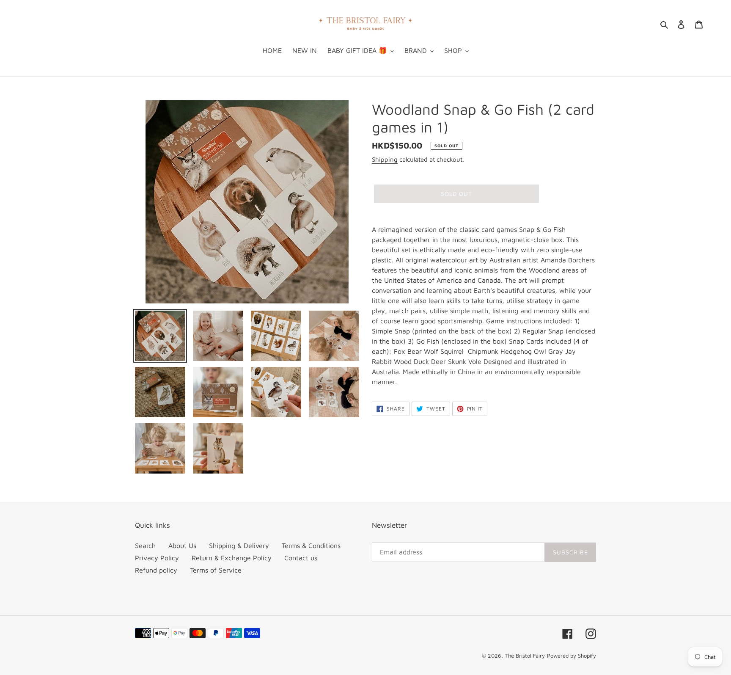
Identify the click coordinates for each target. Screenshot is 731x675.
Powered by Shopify (571, 655)
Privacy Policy (157, 558)
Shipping (385, 159)
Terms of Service (216, 570)
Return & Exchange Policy (232, 558)
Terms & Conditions (311, 545)
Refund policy (156, 570)
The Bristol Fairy (525, 655)
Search (145, 545)
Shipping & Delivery (239, 545)
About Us (182, 545)
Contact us (300, 558)
